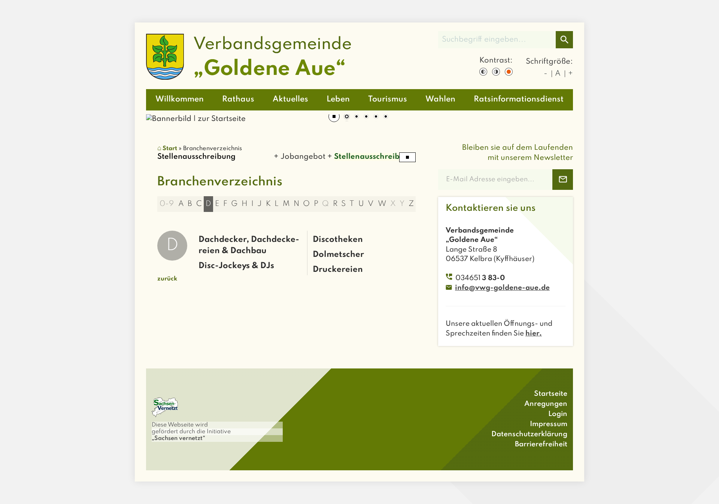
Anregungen (545, 403)
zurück (167, 279)
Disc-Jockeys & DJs (236, 266)
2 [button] (356, 117)
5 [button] (386, 117)
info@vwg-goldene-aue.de (502, 287)
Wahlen (440, 99)
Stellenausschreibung (368, 157)
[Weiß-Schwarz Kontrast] (496, 72)
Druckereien (338, 269)
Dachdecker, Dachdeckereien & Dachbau (248, 245)
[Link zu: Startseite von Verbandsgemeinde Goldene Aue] (248, 57)
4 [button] (376, 117)
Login (557, 414)
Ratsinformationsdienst (519, 99)
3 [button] (366, 117)
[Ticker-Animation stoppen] (407, 157)
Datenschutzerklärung (529, 434)
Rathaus (238, 99)
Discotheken (338, 240)
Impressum (548, 424)
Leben (338, 99)
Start (170, 149)
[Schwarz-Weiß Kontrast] (483, 72)
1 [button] (347, 117)
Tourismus (387, 99)
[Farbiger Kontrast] (509, 72)
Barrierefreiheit (541, 444)
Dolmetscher (338, 255)
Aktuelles (290, 99)
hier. (533, 333)
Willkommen (179, 99)
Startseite (550, 393)
